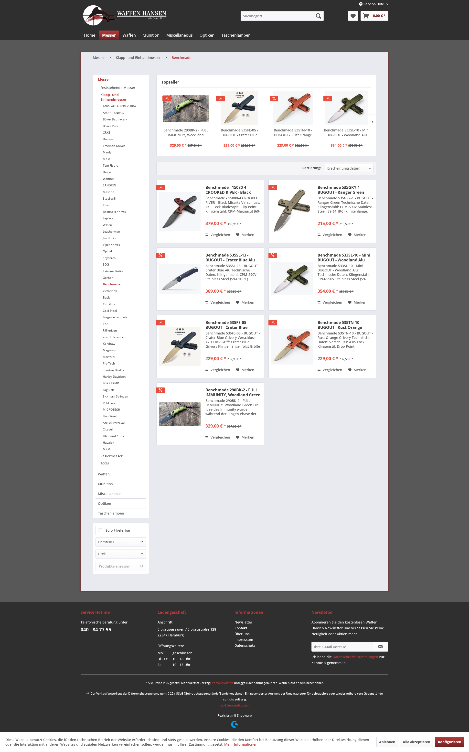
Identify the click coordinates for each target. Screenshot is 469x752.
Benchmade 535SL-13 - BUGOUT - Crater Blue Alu (230, 257)
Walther (108, 179)
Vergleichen (220, 234)
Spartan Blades (113, 370)
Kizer (106, 205)
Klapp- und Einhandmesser (113, 97)
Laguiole (109, 390)
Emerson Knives (114, 146)
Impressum (243, 639)
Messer (104, 79)
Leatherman (111, 231)
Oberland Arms (113, 436)
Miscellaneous (109, 493)
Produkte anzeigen (114, 566)
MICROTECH (111, 410)
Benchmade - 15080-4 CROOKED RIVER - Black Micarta (228, 190)
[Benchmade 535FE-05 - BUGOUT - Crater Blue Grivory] (239, 108)
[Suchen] (318, 16)
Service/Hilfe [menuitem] (373, 4)
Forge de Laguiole (115, 317)
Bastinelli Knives (114, 212)
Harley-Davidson (114, 377)
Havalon (108, 442)
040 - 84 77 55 (96, 629)
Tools (104, 463)
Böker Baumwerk (115, 119)
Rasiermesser (111, 456)
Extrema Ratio (113, 271)
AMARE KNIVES (113, 113)
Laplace (108, 218)
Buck (106, 297)
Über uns (242, 634)
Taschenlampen (111, 513)
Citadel (108, 429)
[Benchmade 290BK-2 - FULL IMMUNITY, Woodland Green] (186, 108)
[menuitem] (282, 16)
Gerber (108, 278)
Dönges (108, 139)
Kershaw (109, 344)
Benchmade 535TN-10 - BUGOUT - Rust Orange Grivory (293, 133)
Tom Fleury (110, 165)
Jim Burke (109, 238)
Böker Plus (110, 126)
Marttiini (109, 357)
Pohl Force (110, 403)
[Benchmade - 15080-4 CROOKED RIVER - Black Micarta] (180, 211)
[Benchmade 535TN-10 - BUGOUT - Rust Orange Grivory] (293, 108)
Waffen (104, 474)
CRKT (106, 132)
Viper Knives (111, 245)
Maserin (108, 192)
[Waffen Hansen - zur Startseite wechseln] (125, 15)
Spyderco (109, 258)
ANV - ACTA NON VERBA (119, 106)
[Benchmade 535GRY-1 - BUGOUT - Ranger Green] (292, 211)
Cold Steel (110, 311)
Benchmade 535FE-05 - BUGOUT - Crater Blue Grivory (239, 133)
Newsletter (243, 622)
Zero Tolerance (113, 337)
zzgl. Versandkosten (235, 705)
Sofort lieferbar (118, 530)
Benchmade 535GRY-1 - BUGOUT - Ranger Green (341, 190)
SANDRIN (109, 185)
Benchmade (111, 284)
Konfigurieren (449, 742)
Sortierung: (311, 167)
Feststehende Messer (117, 87)
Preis (102, 553)
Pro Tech (109, 363)
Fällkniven (110, 330)
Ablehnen (387, 742)
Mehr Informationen (240, 744)
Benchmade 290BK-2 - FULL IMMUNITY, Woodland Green (185, 133)
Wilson (107, 225)
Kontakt (240, 628)
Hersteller (106, 542)
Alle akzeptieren (416, 742)
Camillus (109, 304)
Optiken (104, 503)
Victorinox (110, 291)
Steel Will (109, 198)
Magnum (109, 350)
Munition (105, 484)
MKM (106, 159)
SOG (106, 264)
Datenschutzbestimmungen (355, 657)
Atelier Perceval (114, 423)
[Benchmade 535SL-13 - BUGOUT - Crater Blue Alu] (180, 279)
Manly (107, 152)
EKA (105, 324)
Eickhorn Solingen (115, 396)
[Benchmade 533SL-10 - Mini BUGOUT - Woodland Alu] (347, 108)
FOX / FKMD (111, 383)
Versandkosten (222, 683)
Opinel (107, 251)
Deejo (107, 172)
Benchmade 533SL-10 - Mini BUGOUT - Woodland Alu (347, 132)
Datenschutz (244, 645)
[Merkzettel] (353, 16)
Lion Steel (110, 416)
